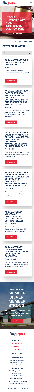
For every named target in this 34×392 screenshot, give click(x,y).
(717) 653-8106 (17, 365)
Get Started (17, 321)
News (20, 41)
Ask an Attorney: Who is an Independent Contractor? (16, 62)
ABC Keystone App (16, 343)
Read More (11, 81)
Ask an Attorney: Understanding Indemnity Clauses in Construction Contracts (16, 251)
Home (16, 41)
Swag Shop (16, 349)
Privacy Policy (16, 346)
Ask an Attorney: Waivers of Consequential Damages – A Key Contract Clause (14, 216)
